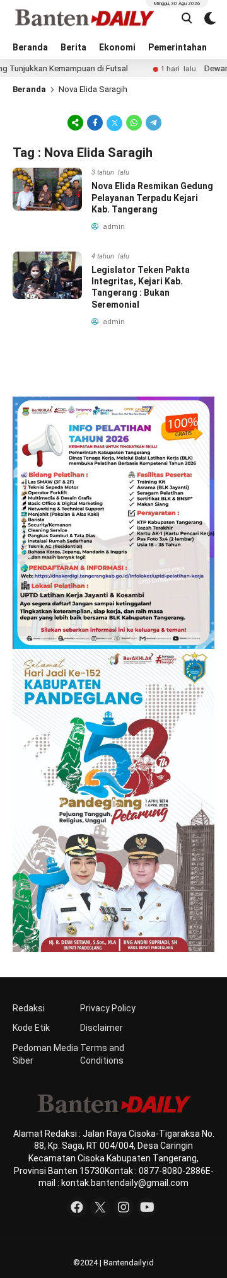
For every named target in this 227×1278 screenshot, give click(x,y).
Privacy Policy (108, 1008)
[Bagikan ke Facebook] (95, 122)
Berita (73, 47)
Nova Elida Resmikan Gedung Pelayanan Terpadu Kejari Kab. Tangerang (152, 197)
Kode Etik (31, 1028)
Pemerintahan (177, 47)
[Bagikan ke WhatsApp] (134, 122)
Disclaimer (101, 1028)
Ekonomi (117, 47)
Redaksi (29, 1008)
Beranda (30, 47)
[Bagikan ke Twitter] (114, 122)
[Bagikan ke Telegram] (152, 122)
